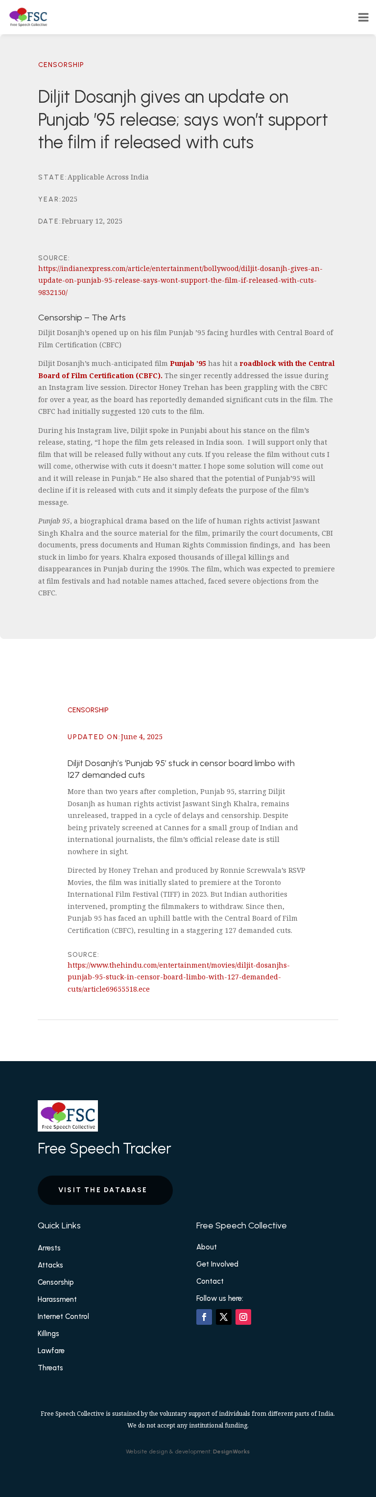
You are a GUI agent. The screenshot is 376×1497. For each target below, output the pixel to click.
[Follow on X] (224, 1317)
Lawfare (51, 1350)
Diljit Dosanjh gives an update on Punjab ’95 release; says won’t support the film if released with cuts (183, 119)
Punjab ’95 (188, 363)
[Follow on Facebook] (204, 1317)
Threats (50, 1367)
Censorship (61, 65)
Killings (48, 1333)
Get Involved (217, 1264)
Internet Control (63, 1316)
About (206, 1247)
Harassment (57, 1299)
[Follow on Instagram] (243, 1317)
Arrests (49, 1248)
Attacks (50, 1265)
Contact (210, 1281)
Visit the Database (102, 1190)
